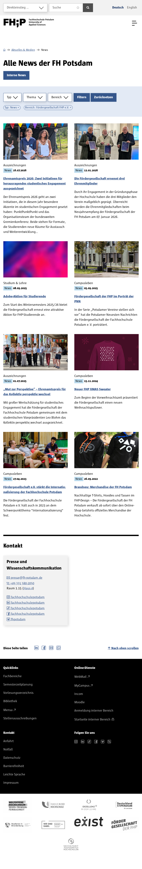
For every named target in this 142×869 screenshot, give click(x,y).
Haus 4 (28, 588)
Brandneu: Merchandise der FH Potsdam (103, 487)
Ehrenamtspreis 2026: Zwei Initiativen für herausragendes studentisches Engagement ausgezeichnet (34, 183)
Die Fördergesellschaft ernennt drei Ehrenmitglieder (99, 181)
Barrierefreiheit (13, 766)
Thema (31, 97)
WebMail (80, 676)
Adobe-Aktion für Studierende (24, 296)
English (132, 7)
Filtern (81, 97)
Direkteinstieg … (18, 7)
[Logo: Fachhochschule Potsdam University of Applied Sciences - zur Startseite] (28, 23)
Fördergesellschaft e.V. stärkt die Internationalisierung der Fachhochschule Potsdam (34, 490)
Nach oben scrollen (125, 648)
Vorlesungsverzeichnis (18, 693)
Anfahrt (8, 741)
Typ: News (11, 107)
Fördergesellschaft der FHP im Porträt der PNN (104, 299)
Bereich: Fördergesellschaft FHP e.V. (47, 107)
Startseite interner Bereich (92, 719)
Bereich (56, 97)
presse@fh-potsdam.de (26, 578)
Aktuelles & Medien (23, 49)
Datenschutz (11, 757)
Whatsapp (59, 647)
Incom (78, 694)
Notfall (8, 749)
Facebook (44, 647)
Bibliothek (10, 701)
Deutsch (118, 7)
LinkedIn (36, 647)
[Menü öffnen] (134, 23)
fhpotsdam (18, 619)
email (51, 647)
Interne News (16, 75)
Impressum (11, 782)
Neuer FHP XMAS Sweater (92, 389)
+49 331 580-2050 (22, 583)
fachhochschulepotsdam (28, 597)
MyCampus (81, 685)
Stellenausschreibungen (20, 718)
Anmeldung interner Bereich (93, 710)
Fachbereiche (12, 676)
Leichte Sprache (14, 774)
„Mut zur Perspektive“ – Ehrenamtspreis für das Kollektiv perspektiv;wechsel (34, 392)
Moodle (79, 702)
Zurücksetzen (103, 97)
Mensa (8, 710)
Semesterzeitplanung (18, 684)
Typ (9, 97)
